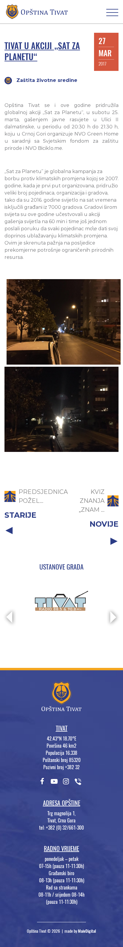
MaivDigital (87, 931)
